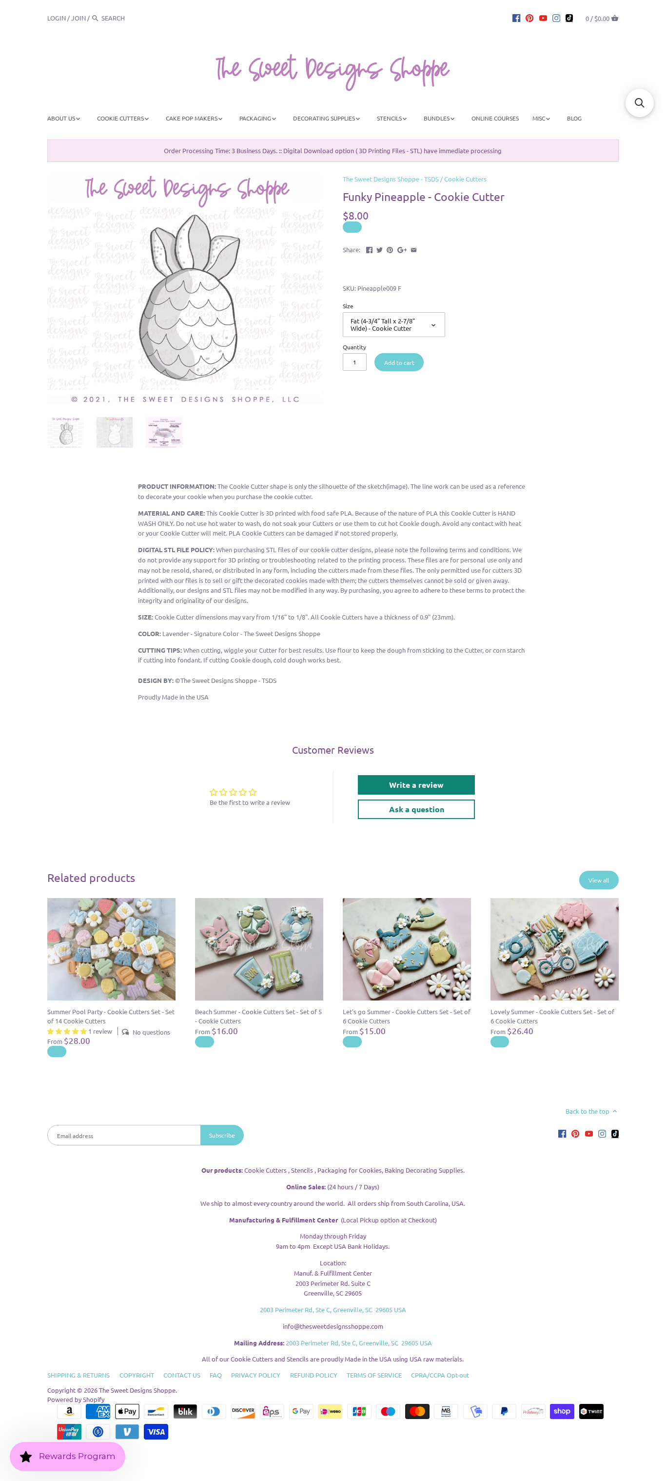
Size (348, 305)
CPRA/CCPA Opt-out (440, 1375)
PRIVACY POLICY (255, 1375)
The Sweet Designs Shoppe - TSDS (391, 179)
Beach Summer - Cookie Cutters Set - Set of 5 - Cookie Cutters (258, 1015)
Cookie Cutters (465, 179)
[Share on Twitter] (379, 248)
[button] (640, 103)
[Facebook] (516, 17)
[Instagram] (556, 17)
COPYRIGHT (136, 1375)
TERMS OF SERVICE (374, 1375)
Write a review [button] (416, 785)
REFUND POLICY (313, 1375)
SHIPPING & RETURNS (78, 1375)
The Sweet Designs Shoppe (137, 1390)
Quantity (354, 346)
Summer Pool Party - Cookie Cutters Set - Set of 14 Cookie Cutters (111, 1015)
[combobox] (128, 18)
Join (78, 18)
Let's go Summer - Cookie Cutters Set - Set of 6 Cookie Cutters (406, 1015)
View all (598, 880)
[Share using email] (414, 248)
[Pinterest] (529, 17)
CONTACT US (181, 1375)
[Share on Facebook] (369, 248)
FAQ (216, 1375)
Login (56, 18)
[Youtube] (543, 17)
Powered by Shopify (75, 1399)
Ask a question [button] (416, 809)
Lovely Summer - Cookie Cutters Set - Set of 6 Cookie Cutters (552, 1015)
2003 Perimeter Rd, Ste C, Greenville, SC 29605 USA (333, 1309)
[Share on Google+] (402, 248)
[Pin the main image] (390, 248)
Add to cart (399, 362)
